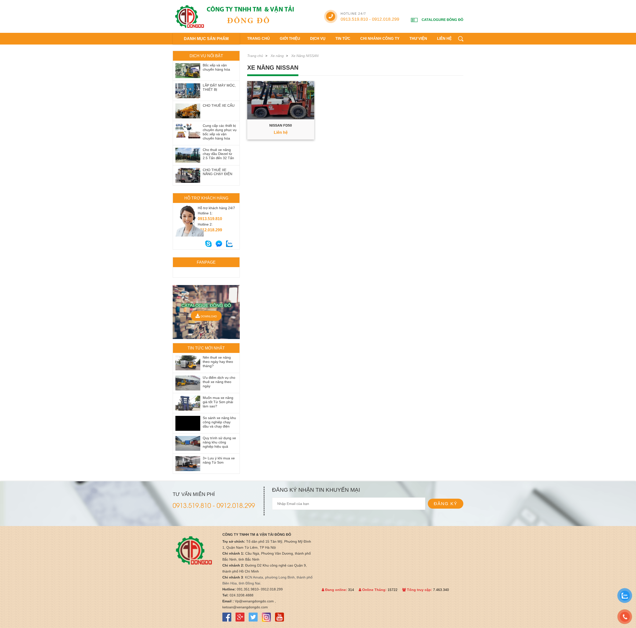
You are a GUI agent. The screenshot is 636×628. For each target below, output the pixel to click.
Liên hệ (444, 38)
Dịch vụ (317, 38)
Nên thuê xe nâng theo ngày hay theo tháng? (218, 361)
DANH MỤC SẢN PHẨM (206, 39)
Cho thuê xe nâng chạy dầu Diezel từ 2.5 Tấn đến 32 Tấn (218, 154)
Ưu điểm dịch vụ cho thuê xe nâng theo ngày (219, 382)
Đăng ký (445, 503)
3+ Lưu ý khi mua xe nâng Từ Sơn (219, 460)
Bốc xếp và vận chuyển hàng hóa (216, 67)
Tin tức (342, 38)
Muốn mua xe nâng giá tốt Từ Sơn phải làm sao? (218, 402)
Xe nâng (277, 56)
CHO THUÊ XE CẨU (219, 105)
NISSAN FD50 (280, 125)
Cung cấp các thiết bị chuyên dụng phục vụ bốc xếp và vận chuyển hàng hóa (220, 132)
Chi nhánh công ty (379, 38)
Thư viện (418, 38)
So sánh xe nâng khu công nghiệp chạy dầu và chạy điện (219, 422)
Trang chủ (258, 38)
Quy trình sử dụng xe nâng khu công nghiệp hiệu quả (219, 442)
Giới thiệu (290, 38)
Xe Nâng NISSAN (304, 56)
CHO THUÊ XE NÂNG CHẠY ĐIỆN (217, 172)
